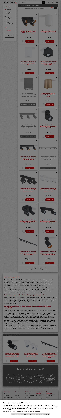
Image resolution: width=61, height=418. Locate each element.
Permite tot (15, 414)
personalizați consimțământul (41, 414)
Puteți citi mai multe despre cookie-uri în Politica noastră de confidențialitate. (22, 411)
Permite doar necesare (26, 414)
